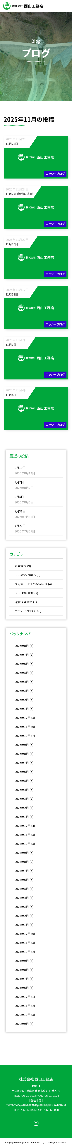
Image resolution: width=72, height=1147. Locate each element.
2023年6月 (22, 987)
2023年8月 (22, 969)
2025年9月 (22, 744)
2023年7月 (22, 978)
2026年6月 (22, 663)
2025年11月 (22, 726)
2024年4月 (22, 897)
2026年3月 (22, 690)
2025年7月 (22, 762)
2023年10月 (22, 951)
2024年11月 (22, 834)
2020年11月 (22, 1005)
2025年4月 (22, 789)
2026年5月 (22, 672)
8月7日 (19, 482)
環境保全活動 (23, 602)
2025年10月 (22, 735)
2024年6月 (22, 879)
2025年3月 (22, 798)
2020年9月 (22, 1023)
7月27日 (20, 525)
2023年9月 (22, 960)
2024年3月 (22, 906)
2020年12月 (22, 996)
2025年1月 (22, 816)
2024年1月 (22, 924)
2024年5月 (22, 888)
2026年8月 (22, 645)
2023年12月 (22, 933)
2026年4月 (22, 681)
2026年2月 (22, 699)
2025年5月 (22, 780)
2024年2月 (22, 915)
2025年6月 (22, 771)
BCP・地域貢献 (24, 593)
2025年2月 (22, 807)
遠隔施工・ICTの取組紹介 (31, 584)
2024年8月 (22, 861)
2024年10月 (22, 843)
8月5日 (19, 496)
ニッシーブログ (24, 611)
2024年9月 (22, 852)
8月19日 (20, 467)
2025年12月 (22, 717)
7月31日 (20, 511)
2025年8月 (22, 753)
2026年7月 (22, 654)
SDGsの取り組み (25, 575)
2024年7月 (22, 870)
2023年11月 (22, 942)
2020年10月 (22, 1014)
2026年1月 (22, 708)
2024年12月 (22, 825)
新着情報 (20, 566)
